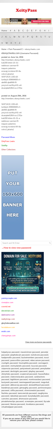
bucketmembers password (32, 357)
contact (39, 420)
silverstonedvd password (34, 390)
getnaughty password (28, 388)
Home (4, 30)
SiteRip (4, 145)
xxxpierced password (28, 374)
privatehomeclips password (12, 401)
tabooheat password (18, 396)
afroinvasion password (28, 399)
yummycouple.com (9, 298)
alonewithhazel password (39, 385)
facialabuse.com (8, 327)
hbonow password (17, 404)
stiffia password (16, 390)
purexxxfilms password (19, 360)
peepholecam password (20, 355)
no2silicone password (39, 355)
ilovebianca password (35, 404)
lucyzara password (38, 366)
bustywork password (9, 382)
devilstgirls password (18, 371)
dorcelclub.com (7, 311)
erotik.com (5, 331)
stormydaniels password (20, 366)
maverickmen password (30, 352)
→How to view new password (16, 248)
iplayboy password (36, 371)
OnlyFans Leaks (8, 141)
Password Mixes (8, 137)
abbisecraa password (19, 385)
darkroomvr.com (8, 315)
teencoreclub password (27, 393)
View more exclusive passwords (38, 342)
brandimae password (9, 388)
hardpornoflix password (10, 357)
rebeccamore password (39, 360)
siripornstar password (10, 368)
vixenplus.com (7, 302)
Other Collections (8, 150)
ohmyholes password (10, 374)
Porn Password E (15, 49)
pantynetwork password (29, 368)
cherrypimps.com (8, 336)
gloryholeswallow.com (10, 323)
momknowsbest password (39, 379)
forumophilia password (28, 363)
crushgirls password (9, 363)
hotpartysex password (10, 352)
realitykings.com (8, 319)
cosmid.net (5, 306)
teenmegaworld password (29, 382)
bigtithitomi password (19, 379)
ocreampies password (34, 401)
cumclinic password (9, 399)
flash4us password (9, 393)
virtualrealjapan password (11, 407)
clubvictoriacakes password (21, 377)
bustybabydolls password (38, 396)
